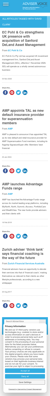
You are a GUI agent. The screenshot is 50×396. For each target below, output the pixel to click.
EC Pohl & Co (15, 51)
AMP (10, 129)
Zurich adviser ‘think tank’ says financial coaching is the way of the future (22, 254)
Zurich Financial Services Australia (26, 264)
